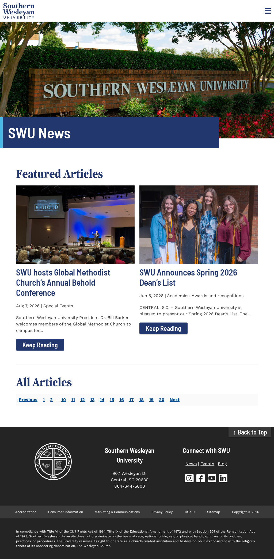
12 (82, 399)
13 (92, 399)
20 (161, 399)
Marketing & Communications (117, 512)
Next (175, 399)
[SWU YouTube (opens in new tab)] (212, 479)
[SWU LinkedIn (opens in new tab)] (223, 479)
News (191, 463)
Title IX (189, 512)
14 (102, 399)
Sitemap (213, 512)
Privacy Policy (162, 512)
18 (141, 399)
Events (207, 463)
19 (151, 399)
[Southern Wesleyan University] (53, 461)
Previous (28, 399)
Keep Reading (40, 345)
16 (121, 399)
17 (131, 399)
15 (112, 399)
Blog (222, 463)
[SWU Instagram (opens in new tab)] (189, 479)
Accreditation (25, 512)
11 (73, 399)
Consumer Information (65, 512)
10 (63, 399)
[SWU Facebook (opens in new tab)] (200, 479)
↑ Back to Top (250, 432)
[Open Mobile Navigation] (267, 11)
